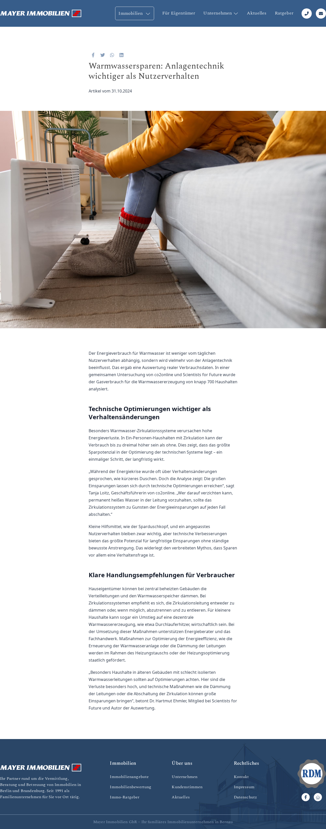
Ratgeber (284, 13)
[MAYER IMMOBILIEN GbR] (41, 13)
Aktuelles (257, 13)
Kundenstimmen (187, 787)
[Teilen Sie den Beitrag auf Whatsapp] (112, 55)
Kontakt (241, 777)
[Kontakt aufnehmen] (321, 13)
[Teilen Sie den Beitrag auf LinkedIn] (122, 55)
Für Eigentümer (178, 13)
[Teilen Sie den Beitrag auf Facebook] (93, 55)
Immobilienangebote (129, 777)
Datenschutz (245, 797)
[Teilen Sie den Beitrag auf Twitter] (103, 55)
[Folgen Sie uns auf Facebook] (306, 797)
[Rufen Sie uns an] (307, 13)
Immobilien (131, 13)
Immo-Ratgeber (124, 797)
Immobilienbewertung (130, 787)
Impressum (244, 787)
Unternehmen (217, 13)
